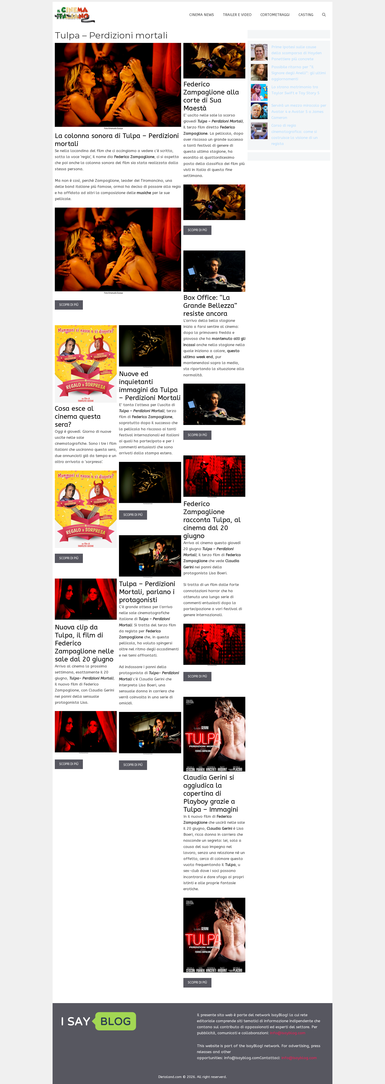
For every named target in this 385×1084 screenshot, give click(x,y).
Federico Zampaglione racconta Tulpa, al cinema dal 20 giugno (212, 520)
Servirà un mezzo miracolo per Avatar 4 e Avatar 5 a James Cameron (298, 111)
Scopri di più (68, 305)
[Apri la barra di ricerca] (324, 14)
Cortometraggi (275, 15)
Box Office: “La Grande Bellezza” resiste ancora (210, 306)
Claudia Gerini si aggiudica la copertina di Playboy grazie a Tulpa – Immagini (210, 793)
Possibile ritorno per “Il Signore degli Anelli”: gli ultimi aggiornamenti (298, 73)
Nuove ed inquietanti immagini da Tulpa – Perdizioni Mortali (150, 386)
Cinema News (201, 15)
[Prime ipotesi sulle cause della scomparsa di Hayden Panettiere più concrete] (259, 53)
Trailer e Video (237, 15)
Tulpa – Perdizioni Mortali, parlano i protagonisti (147, 592)
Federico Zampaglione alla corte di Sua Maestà (211, 96)
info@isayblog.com (287, 1033)
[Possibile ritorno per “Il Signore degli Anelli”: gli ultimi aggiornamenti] (259, 73)
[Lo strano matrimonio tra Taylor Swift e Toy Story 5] (259, 93)
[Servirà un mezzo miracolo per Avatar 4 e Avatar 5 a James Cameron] (259, 111)
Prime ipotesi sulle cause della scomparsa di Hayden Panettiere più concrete (296, 53)
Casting (306, 15)
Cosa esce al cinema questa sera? (78, 417)
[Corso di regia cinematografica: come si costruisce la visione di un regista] (259, 131)
